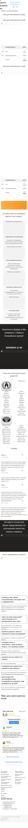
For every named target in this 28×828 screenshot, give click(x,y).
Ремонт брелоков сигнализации (5, 783)
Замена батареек (5, 774)
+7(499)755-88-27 (7, 805)
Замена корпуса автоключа (18, 780)
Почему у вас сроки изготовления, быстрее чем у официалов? (13, 600)
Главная (3, 11)
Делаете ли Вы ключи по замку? (12, 658)
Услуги (2, 791)
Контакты (3, 797)
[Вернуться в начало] (3, 5)
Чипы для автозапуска (20, 777)
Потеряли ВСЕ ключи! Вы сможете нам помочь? (12, 667)
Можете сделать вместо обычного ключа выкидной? (14, 633)
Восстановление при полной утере (6, 777)
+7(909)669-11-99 (7, 807)
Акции (2, 795)
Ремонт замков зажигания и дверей (19, 772)
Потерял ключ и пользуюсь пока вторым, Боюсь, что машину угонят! (13, 645)
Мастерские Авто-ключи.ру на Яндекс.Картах (14, 764)
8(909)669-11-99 (14, 347)
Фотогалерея (4, 793)
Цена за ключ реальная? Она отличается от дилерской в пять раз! (12, 619)
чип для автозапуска (12, 11)
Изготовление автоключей (4, 772)
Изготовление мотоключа (18, 783)
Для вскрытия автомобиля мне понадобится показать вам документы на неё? (13, 680)
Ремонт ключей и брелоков (19, 775)
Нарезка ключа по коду (6, 785)
